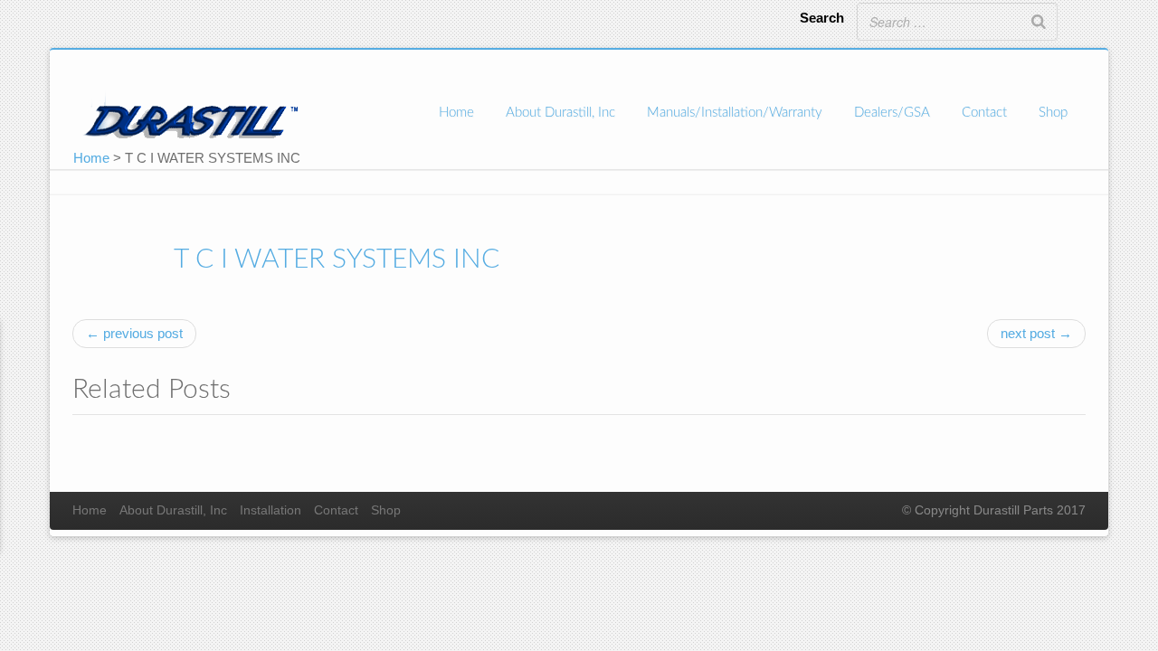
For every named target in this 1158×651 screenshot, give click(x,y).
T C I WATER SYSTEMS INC (336, 259)
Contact (984, 112)
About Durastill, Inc (560, 112)
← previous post (134, 333)
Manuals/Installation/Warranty (734, 112)
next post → (1036, 333)
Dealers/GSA (892, 112)
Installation (270, 510)
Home (456, 112)
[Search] (1038, 22)
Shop (1053, 112)
